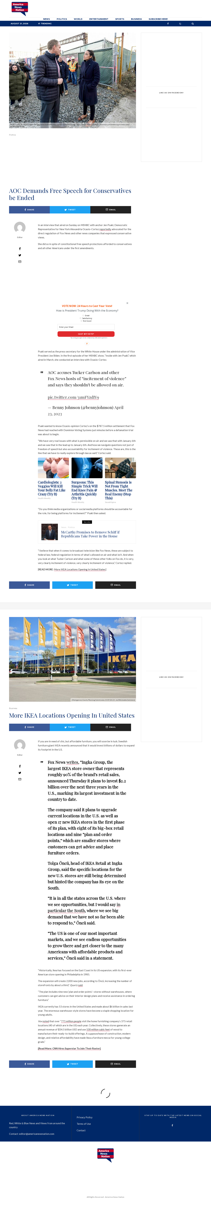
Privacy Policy (84, 1117)
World (78, 19)
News (46, 19)
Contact (81, 1130)
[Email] (19, 261)
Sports (119, 19)
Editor (20, 237)
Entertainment (98, 19)
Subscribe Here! (158, 19)
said (80, 985)
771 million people (71, 1021)
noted (46, 1021)
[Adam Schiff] (49, 532)
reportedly (105, 229)
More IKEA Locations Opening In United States (80, 569)
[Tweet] (19, 255)
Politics (62, 19)
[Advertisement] (72, 166)
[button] (86, 306)
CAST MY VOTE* (86, 334)
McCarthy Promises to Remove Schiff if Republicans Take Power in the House (90, 534)
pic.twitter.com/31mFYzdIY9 (73, 397)
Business (136, 19)
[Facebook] (168, 23)
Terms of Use (84, 1123)
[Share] (19, 248)
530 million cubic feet (98, 1029)
